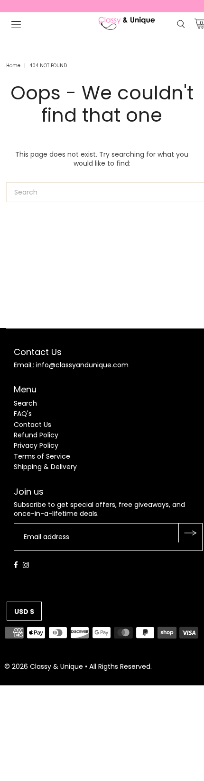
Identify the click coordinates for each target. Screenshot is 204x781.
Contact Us (32, 424)
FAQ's (23, 413)
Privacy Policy (36, 445)
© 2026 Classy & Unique (43, 666)
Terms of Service (42, 456)
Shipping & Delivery (45, 466)
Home (13, 65)
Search (25, 403)
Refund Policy (36, 435)
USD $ (24, 611)
